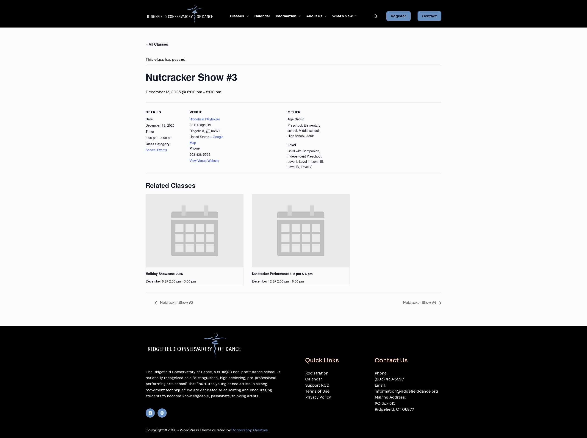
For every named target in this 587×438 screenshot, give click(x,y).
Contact (429, 16)
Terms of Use (317, 391)
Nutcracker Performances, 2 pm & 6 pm (282, 273)
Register (398, 16)
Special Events (156, 149)
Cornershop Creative (249, 430)
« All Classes (157, 44)
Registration (316, 373)
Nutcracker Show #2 (176, 302)
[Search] (375, 16)
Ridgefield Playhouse (205, 119)
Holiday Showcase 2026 (164, 273)
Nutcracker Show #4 (420, 302)
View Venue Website (204, 160)
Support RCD (317, 385)
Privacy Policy (318, 397)
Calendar (262, 16)
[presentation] (194, 230)
